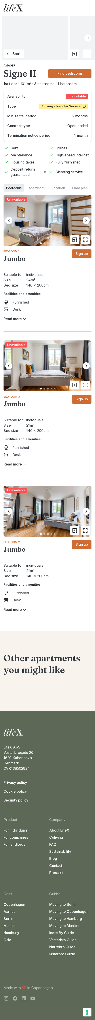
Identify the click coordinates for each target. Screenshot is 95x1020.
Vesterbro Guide (63, 940)
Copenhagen (14, 904)
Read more (13, 319)
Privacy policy (15, 782)
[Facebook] (15, 999)
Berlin (8, 918)
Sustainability (60, 851)
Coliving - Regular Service (60, 106)
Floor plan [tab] (80, 188)
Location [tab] (58, 188)
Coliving (56, 837)
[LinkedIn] (24, 999)
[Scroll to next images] (87, 38)
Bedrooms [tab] (14, 188)
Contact (55, 865)
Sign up (82, 253)
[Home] (47, 732)
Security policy (16, 800)
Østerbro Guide (62, 954)
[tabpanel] (47, 402)
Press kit (56, 872)
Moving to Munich (64, 925)
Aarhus (9, 911)
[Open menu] (87, 8)
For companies (16, 837)
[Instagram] (6, 999)
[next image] (86, 220)
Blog (53, 858)
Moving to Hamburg (65, 918)
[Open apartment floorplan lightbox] (74, 53)
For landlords (14, 844)
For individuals (15, 830)
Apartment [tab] (37, 188)
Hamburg (11, 933)
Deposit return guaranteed (23, 172)
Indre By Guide (61, 933)
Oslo (7, 940)
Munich (9, 925)
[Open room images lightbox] (85, 239)
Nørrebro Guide (62, 947)
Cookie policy (15, 791)
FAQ (52, 844)
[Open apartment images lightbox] (87, 53)
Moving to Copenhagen (68, 911)
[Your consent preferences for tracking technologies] (87, 1012)
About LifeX (59, 830)
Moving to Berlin (62, 904)
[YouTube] (32, 999)
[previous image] (8, 220)
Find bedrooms (70, 73)
